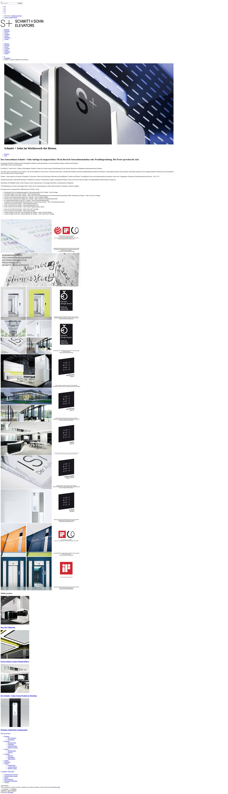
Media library (11, 759)
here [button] (59, 787)
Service (6, 33)
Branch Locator (12, 768)
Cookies (6, 782)
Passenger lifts (12, 743)
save (9, 790)
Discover (10, 755)
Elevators (7, 31)
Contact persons (12, 767)
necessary (5, 789)
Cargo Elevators (12, 746)
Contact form (11, 765)
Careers (6, 36)
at (4, 8)
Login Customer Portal (10, 17)
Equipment (11, 744)
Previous (6, 154)
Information (11, 757)
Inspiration (7, 37)
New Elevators (12, 738)
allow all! (3, 790)
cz (5, 13)
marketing (13, 789)
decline (14, 790)
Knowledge (11, 739)
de (5, 6)
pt (4, 11)
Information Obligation (10, 781)
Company (7, 34)
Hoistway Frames (13, 747)
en (5, 9)
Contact (6, 39)
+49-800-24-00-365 (16, 16)
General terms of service (11, 774)
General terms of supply (11, 776)
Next (5, 155)
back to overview (5, 733)
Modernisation (12, 751)
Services (10, 752)
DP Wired (10, 792)
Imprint (6, 777)
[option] (29, 612)
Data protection (8, 779)
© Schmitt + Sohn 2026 (7, 771)
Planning (6, 29)
